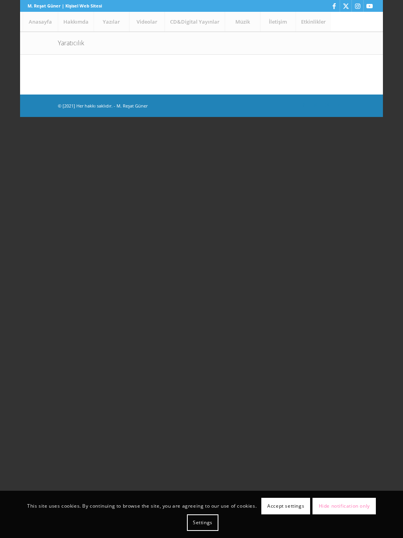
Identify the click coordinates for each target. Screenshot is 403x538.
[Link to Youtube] (369, 6)
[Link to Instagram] (357, 6)
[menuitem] (40, 22)
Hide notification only (344, 506)
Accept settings (285, 506)
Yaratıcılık (71, 43)
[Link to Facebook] (334, 6)
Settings (203, 522)
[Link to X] (345, 6)
